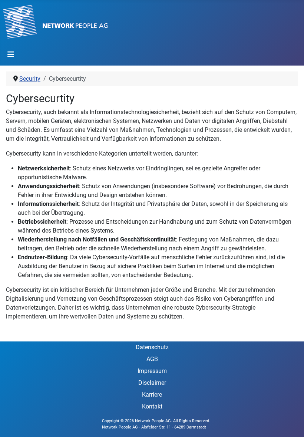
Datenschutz (152, 347)
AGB (152, 359)
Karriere (152, 394)
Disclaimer (152, 382)
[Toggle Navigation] (11, 54)
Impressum (152, 370)
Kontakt (152, 406)
